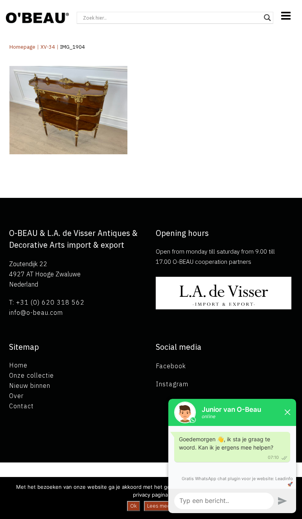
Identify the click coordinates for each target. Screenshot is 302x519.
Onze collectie (31, 375)
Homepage (22, 47)
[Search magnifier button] (267, 17)
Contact (21, 406)
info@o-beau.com (36, 312)
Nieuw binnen (29, 385)
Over (16, 396)
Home (18, 365)
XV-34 (48, 47)
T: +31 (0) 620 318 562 (47, 302)
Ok (133, 506)
